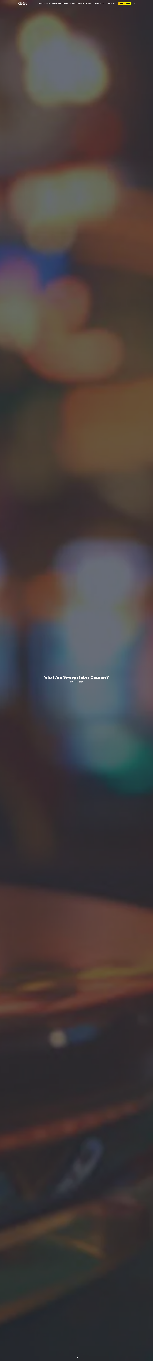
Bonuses (112, 3)
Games (90, 3)
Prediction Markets (60, 3)
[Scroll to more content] (76, 1358)
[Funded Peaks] (22, 3)
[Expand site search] (134, 3)
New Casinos (100, 3)
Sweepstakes (44, 3)
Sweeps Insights (78, 3)
